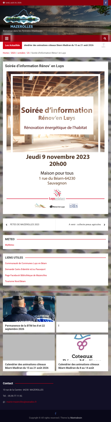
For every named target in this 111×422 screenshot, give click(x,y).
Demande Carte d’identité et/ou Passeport (25, 269)
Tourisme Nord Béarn (15, 281)
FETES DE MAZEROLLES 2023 (24, 224)
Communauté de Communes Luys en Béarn (26, 263)
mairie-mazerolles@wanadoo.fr (22, 402)
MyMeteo (9, 245)
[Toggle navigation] (7, 38)
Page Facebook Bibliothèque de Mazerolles (26, 275)
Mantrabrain (76, 417)
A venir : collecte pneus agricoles (85, 224)
